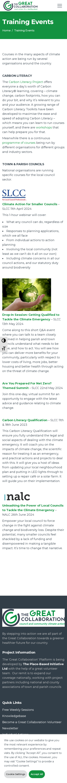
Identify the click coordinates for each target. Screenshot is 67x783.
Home (6, 30)
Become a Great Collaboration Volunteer (31, 722)
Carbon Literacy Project (26, 82)
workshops (44, 127)
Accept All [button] (37, 774)
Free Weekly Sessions (18, 710)
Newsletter (10, 728)
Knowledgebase (14, 716)
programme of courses (18, 143)
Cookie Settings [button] (15, 774)
